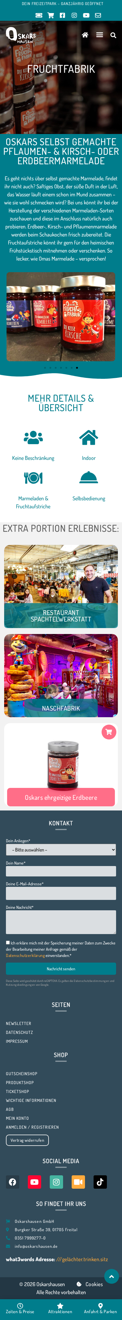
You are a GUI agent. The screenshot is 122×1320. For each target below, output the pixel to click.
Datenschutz (19, 1032)
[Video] (78, 1182)
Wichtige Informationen (31, 1100)
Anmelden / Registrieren (32, 1127)
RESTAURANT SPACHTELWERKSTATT (61, 615)
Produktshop (20, 1082)
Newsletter (18, 1023)
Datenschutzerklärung (25, 955)
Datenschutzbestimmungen (91, 980)
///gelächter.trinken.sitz (82, 1259)
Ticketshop (17, 1091)
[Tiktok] (100, 1182)
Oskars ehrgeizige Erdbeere (61, 797)
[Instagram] (56, 1182)
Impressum (17, 1041)
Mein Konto (17, 1118)
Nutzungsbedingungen (20, 984)
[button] (99, 34)
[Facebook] (12, 1182)
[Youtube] (34, 1182)
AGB (10, 1109)
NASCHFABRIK (61, 708)
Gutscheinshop (21, 1073)
